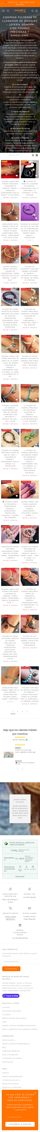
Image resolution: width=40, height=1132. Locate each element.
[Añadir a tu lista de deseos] (16, 175)
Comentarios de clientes (12, 1058)
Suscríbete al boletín (20, 1124)
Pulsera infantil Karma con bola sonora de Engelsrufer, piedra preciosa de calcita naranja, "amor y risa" (10, 273)
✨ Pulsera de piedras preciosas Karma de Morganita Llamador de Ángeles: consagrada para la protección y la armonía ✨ (29, 598)
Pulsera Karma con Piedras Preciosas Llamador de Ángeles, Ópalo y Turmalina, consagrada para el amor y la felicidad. (10, 188)
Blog (4, 1047)
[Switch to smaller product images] (37, 155)
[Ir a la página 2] (27, 711)
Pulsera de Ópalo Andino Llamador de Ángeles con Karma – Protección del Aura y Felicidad (30, 360)
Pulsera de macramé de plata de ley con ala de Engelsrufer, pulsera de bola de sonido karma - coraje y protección (30, 231)
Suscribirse (11, 969)
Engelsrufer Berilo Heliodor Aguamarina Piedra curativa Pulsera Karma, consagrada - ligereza (10, 552)
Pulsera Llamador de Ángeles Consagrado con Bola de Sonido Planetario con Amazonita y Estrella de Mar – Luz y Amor (10, 413)
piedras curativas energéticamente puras (19, 1025)
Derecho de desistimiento (12, 1076)
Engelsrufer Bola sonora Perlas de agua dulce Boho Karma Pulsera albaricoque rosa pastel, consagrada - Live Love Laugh (10, 231)
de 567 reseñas (19, 740)
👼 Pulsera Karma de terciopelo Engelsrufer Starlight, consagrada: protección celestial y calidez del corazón (10, 510)
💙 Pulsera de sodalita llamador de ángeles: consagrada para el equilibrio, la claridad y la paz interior (30, 188)
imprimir (5, 1073)
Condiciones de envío (11, 1080)
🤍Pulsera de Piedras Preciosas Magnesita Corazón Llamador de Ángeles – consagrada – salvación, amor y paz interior (30, 317)
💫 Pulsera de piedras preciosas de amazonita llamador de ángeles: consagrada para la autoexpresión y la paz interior (29, 413)
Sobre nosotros (8, 1040)
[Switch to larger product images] (33, 155)
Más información (20, 876)
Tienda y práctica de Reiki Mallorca (16, 1044)
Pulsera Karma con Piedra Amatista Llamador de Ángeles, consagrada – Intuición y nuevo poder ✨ (29, 508)
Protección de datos (10, 1084)
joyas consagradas (10, 1055)
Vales (4, 1022)
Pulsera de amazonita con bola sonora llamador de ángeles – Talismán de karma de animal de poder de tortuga (30, 273)
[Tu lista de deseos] (8, 11)
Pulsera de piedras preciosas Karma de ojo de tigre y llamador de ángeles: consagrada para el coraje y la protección (10, 458)
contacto (6, 1007)
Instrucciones (7, 1062)
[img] (20, 737)
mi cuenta (6, 1014)
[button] (18, 769)
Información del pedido (11, 1011)
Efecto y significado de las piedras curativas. (20, 1029)
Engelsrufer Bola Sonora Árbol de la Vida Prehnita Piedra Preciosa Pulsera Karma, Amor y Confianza (10, 693)
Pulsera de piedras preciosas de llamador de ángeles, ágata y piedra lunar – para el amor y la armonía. (30, 553)
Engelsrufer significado (11, 1051)
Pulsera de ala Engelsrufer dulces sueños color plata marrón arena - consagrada (30, 640)
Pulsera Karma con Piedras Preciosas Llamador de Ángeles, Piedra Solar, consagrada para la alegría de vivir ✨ (10, 596)
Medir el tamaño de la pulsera (14, 1018)
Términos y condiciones (11, 1087)
